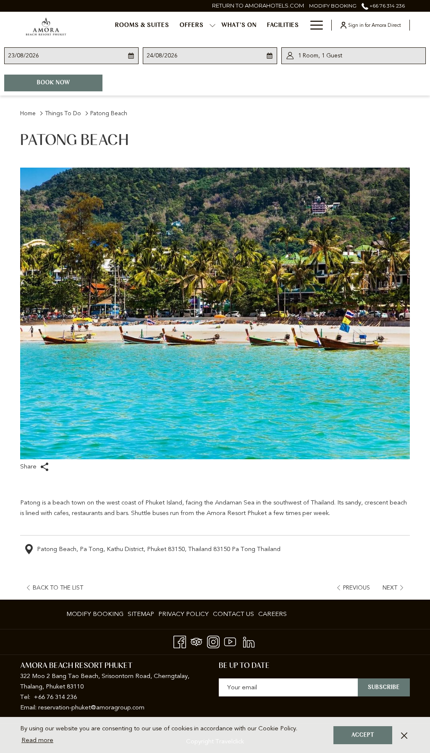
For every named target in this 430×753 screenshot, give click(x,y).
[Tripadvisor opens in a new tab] (196, 641)
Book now (69, 82)
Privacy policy (183, 614)
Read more (37, 740)
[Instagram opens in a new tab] (213, 641)
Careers (272, 614)
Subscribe (384, 687)
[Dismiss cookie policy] (404, 735)
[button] (36, 56)
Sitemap (141, 614)
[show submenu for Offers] (212, 25)
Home (28, 113)
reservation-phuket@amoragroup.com (91, 707)
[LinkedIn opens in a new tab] (249, 641)
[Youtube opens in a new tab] (230, 641)
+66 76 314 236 (386, 6)
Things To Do (63, 113)
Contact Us (233, 614)
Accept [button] (363, 735)
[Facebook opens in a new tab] (179, 641)
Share (29, 466)
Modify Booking (94, 614)
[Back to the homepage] (46, 26)
